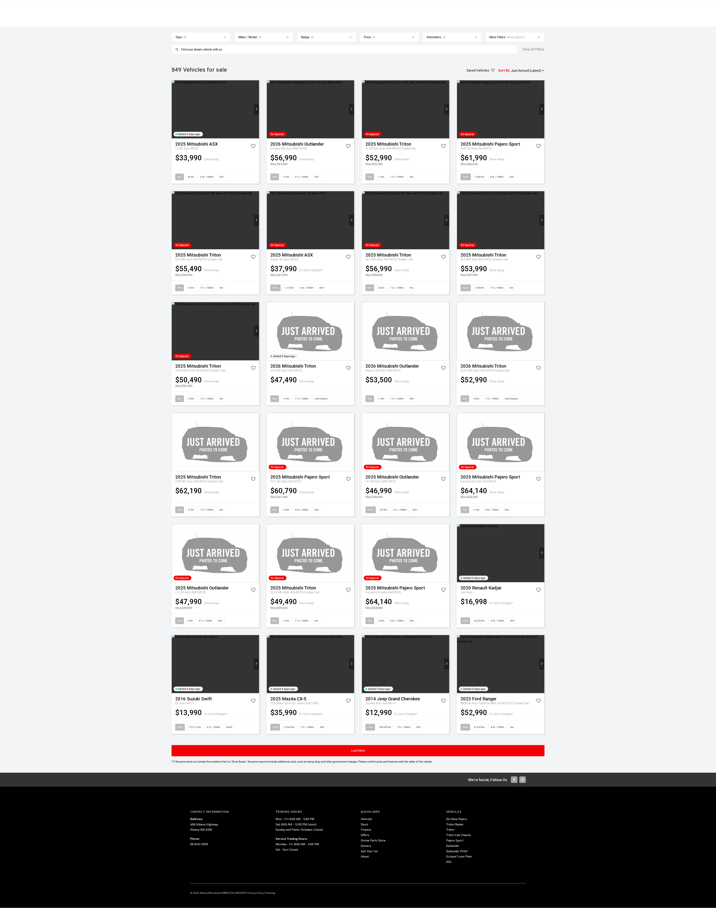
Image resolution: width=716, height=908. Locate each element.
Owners (366, 845)
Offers (365, 835)
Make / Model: (247, 37)
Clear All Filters (533, 49)
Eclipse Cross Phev (459, 856)
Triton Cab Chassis (458, 835)
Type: (178, 37)
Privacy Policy (256, 892)
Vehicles (366, 819)
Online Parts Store (373, 840)
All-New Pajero (456, 819)
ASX (448, 861)
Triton (450, 829)
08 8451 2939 (199, 844)
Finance (366, 829)
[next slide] (256, 109)
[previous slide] (174, 109)
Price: (367, 37)
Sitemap (270, 892)
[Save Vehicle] (253, 146)
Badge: (305, 37)
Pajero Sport (454, 840)
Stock (364, 824)
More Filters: (497, 37)
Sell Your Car (369, 851)
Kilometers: (434, 37)
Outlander (452, 845)
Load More (358, 750)
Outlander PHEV (457, 851)
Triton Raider (455, 824)
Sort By (503, 70)
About (365, 856)
